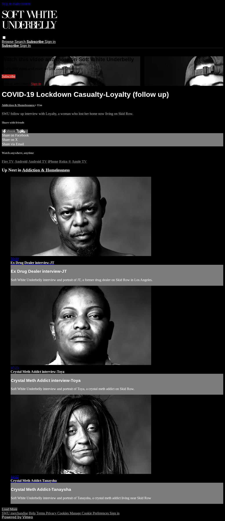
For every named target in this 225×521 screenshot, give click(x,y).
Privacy (51, 513)
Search (21, 42)
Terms (41, 513)
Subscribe (8, 76)
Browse (8, 42)
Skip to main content (16, 4)
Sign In (25, 46)
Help (32, 513)
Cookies (63, 513)
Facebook (9, 131)
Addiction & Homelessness (18, 105)
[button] (4, 37)
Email (24, 131)
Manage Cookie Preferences (90, 513)
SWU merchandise (15, 513)
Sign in (50, 42)
